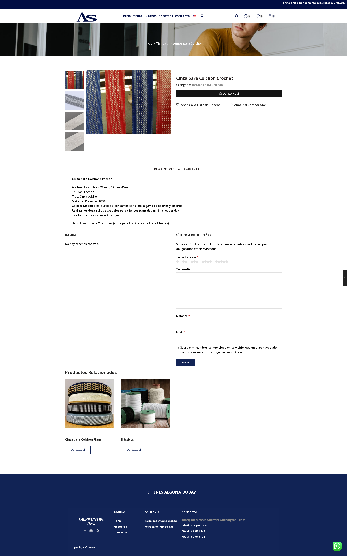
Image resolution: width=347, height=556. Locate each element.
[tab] (177, 169)
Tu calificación (187, 257)
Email (181, 332)
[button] (117, 16)
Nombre (183, 316)
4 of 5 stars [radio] (207, 262)
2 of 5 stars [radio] (184, 262)
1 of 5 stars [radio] (177, 262)
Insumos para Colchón (186, 43)
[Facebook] (84, 531)
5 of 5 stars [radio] (221, 262)
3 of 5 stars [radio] (194, 262)
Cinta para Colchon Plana (83, 439)
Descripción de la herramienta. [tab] (177, 169)
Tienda (161, 43)
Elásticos (127, 439)
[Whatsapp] (97, 531)
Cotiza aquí (231, 93)
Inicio (149, 43)
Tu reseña (184, 269)
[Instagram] (91, 531)
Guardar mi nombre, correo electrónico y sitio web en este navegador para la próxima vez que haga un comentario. (229, 350)
